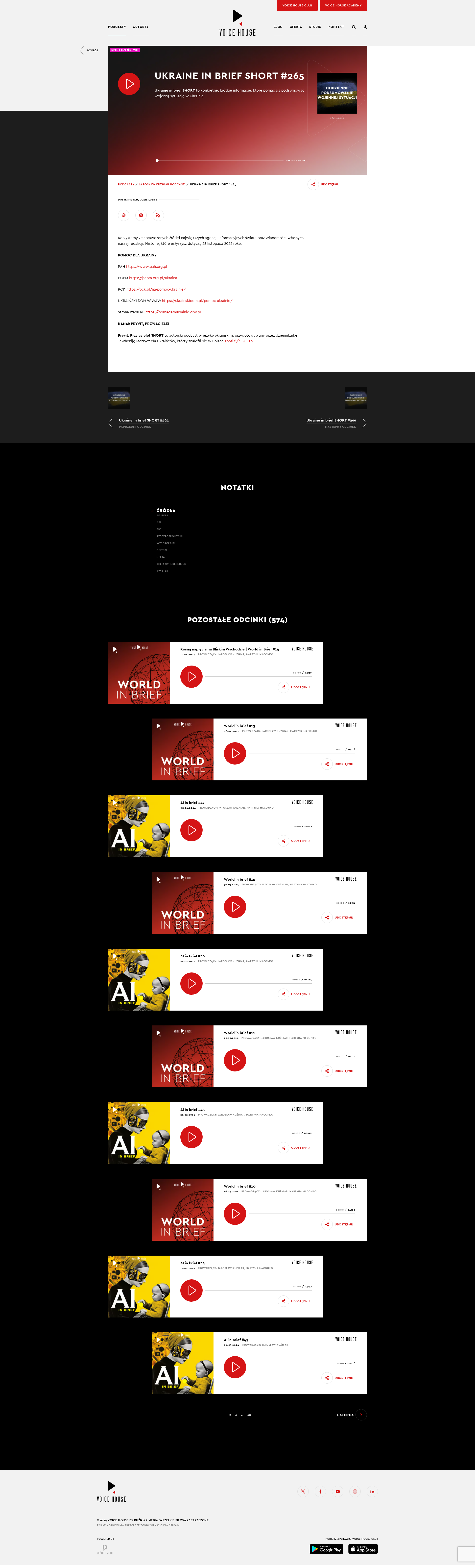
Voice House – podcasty (237, 23)
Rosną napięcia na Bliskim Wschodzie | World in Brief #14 (229, 649)
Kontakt (336, 27)
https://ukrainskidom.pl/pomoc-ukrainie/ (198, 301)
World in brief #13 (239, 725)
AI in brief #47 (192, 802)
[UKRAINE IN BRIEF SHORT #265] (129, 84)
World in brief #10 (240, 1186)
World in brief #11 (239, 1032)
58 (249, 1415)
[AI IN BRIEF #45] (191, 1137)
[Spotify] (141, 215)
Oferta (296, 27)
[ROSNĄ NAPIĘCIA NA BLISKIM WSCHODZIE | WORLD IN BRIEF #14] (191, 677)
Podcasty (117, 27)
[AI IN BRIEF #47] (191, 830)
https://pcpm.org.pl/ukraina (153, 278)
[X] (303, 1491)
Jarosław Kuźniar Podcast (162, 184)
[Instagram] (355, 1491)
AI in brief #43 (236, 1339)
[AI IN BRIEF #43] (235, 1367)
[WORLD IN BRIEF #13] (235, 753)
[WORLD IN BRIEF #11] (235, 1060)
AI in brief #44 (192, 1263)
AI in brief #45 (192, 1109)
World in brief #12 (239, 879)
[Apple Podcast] (123, 215)
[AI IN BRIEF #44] (191, 1290)
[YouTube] (337, 1491)
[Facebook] (320, 1491)
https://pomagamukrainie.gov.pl (173, 312)
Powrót (92, 50)
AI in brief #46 (192, 956)
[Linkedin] (372, 1491)
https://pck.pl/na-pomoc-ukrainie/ (156, 289)
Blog (278, 27)
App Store (363, 1549)
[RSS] (158, 215)
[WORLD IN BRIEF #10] (235, 1214)
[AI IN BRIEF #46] (191, 983)
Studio (315, 27)
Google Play (326, 1549)
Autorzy (141, 27)
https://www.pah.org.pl (147, 267)
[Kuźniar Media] (105, 1549)
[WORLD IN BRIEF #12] (235, 907)
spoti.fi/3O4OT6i (239, 341)
